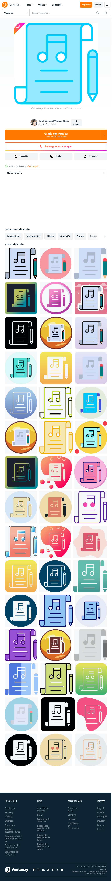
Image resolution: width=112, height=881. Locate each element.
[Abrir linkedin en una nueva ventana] (43, 870)
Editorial (56, 4)
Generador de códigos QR (11, 853)
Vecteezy (9, 812)
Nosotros (70, 819)
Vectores (14, 4)
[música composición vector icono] (21, 263)
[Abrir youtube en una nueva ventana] (62, 870)
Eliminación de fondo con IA (12, 846)
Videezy (8, 816)
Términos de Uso (98, 871)
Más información (14, 173)
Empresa (9, 820)
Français (99, 825)
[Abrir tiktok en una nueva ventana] (53, 870)
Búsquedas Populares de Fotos (42, 837)
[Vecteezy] (5, 5)
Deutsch (99, 820)
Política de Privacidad (96, 873)
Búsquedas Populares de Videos (42, 846)
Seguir (76, 124)
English (98, 808)
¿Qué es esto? (32, 166)
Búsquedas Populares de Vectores (42, 828)
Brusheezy (10, 808)
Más (97, 829)
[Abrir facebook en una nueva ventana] (34, 870)
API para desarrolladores (12, 830)
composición (13, 236)
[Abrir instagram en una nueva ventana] (39, 870)
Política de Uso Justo (94, 875)
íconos (93, 236)
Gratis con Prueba (56, 135)
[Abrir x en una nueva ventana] (57, 870)
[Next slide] (100, 236)
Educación (10, 825)
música (50, 236)
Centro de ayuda (71, 809)
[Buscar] (98, 13)
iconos (80, 236)
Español (99, 812)
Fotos (28, 4)
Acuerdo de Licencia (42, 809)
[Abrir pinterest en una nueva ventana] (48, 870)
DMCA (39, 814)
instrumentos (33, 236)
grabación (65, 236)
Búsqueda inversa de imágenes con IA (13, 838)
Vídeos (41, 4)
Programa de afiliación (42, 820)
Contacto (70, 814)
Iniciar (98, 4)
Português (100, 816)
